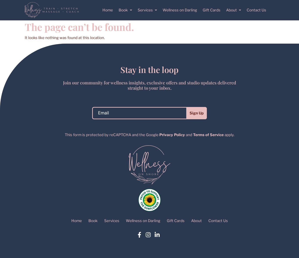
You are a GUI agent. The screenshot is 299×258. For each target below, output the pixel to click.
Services (145, 10)
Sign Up (197, 113)
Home (107, 10)
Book (123, 10)
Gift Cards (211, 10)
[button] (125, 10)
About (231, 10)
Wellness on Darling (180, 10)
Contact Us (256, 10)
